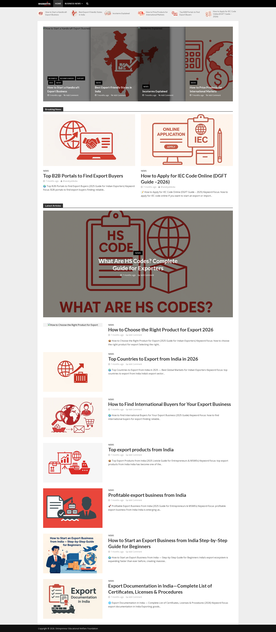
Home (58, 3)
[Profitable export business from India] (72, 507)
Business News (73, 3)
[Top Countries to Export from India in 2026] (72, 371)
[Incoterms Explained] (108, 13)
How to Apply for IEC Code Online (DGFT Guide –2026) (224, 14)
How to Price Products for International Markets (157, 13)
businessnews (67, 78)
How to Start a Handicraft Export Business (56, 13)
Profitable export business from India (147, 495)
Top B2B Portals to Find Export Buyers (190, 13)
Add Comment (72, 95)
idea (51, 82)
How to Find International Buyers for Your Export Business (169, 404)
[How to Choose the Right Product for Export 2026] (73, 324)
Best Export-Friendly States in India (90, 13)
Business (53, 78)
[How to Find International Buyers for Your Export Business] (72, 417)
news (58, 82)
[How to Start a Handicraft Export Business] (40, 13)
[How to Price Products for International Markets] (141, 13)
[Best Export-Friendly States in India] (74, 13)
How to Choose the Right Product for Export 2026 (160, 329)
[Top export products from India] (72, 462)
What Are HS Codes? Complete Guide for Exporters (138, 264)
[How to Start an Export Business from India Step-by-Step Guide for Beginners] (72, 553)
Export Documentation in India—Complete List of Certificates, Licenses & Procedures (160, 589)
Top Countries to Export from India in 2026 (153, 359)
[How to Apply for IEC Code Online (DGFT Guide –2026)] (208, 14)
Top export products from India (141, 449)
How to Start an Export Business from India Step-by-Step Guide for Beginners (167, 543)
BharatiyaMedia (70, 181)
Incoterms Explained (121, 13)
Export (80, 78)
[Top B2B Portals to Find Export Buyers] (174, 13)
